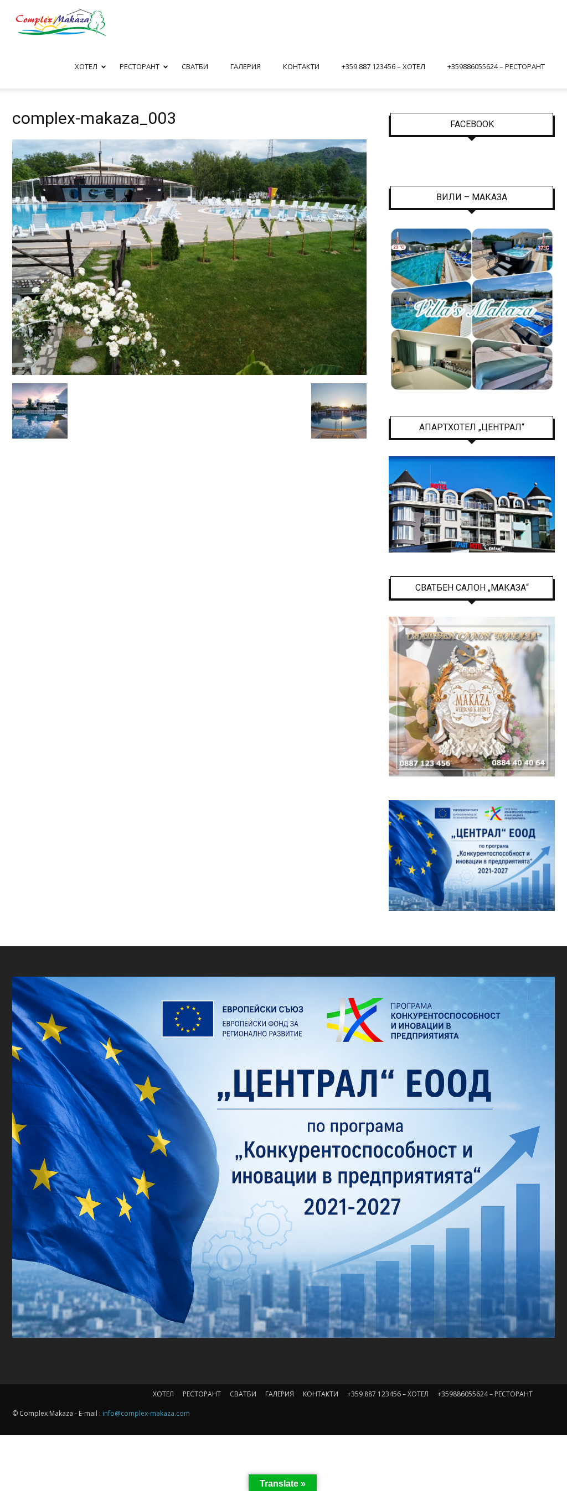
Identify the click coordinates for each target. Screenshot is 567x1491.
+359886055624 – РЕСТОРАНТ (496, 66)
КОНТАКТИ (301, 66)
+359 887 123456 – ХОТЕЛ (383, 66)
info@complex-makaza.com (146, 1413)
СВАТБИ (195, 66)
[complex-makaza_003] (189, 372)
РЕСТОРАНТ (139, 66)
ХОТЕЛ (86, 66)
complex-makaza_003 (94, 118)
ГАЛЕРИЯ (245, 66)
